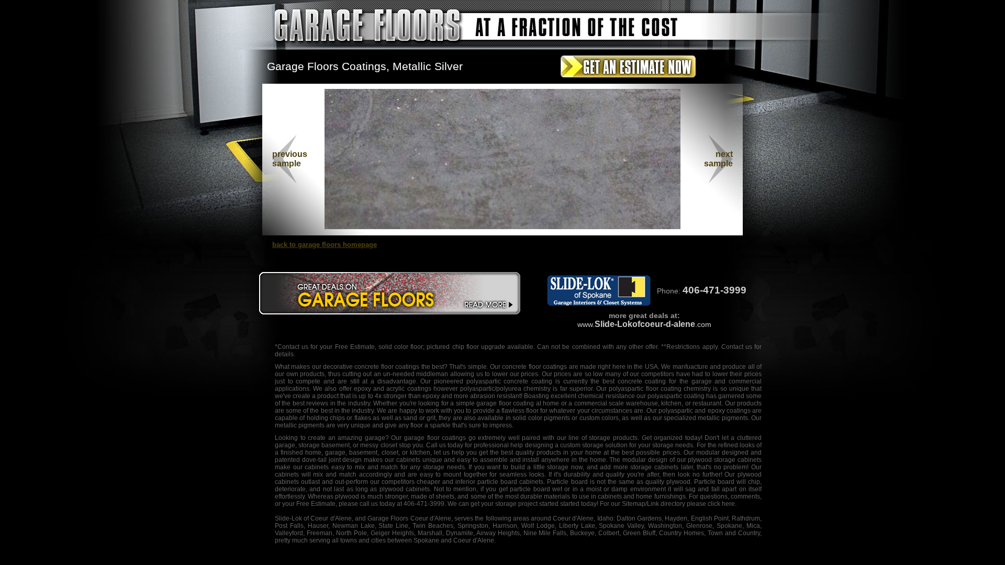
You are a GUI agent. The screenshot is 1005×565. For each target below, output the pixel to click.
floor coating (663, 388)
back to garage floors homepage (324, 244)
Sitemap (633, 503)
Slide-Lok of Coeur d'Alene (313, 518)
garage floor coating (505, 403)
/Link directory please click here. (690, 503)
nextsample (718, 159)
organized (668, 438)
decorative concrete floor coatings (371, 366)
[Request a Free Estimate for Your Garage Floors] (628, 79)
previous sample (289, 159)
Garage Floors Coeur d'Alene (409, 518)
